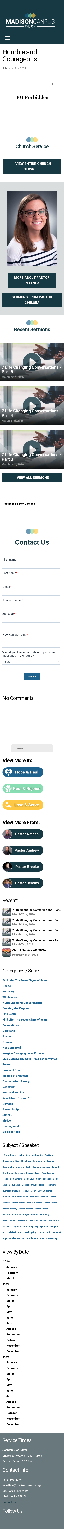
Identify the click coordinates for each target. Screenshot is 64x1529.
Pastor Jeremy (9, 1209)
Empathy (56, 1167)
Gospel (6, 986)
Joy (39, 1191)
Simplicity (33, 1226)
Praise (18, 1214)
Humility (6, 1191)
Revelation (22, 1220)
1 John (20, 1155)
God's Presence (43, 1179)
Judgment (48, 1191)
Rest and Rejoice (13, 1092)
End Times (7, 1173)
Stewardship (10, 1109)
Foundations (10, 1025)
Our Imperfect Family (16, 1081)
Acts (28, 1155)
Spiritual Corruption (49, 1226)
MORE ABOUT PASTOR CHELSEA (32, 280)
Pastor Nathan (41, 1209)
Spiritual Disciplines (12, 1232)
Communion (39, 1161)
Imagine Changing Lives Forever (23, 1053)
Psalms (34, 1214)
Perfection (7, 1214)
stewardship (51, 1238)
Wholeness (9, 997)
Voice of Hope (11, 1131)
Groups (7, 1042)
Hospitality (51, 1185)
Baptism (49, 1155)
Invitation (17, 1191)
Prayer (26, 1214)
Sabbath (43, 1220)
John (33, 1191)
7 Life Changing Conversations (22, 1002)
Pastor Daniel (50, 1203)
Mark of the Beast (19, 1197)
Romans (7, 1103)
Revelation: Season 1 (15, 1098)
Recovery (8, 991)
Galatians (8, 1030)
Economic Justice (41, 1167)
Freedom (6, 1179)
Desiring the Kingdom (16, 1008)
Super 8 (7, 1115)
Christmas (26, 1161)
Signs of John (20, 1226)
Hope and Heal (11, 1047)
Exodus (29, 1173)
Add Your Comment (32, 712)
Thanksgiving (30, 1232)
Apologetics (37, 1155)
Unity (48, 1232)
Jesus (26, 1191)
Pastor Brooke (19, 1203)
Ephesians (20, 1173)
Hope (41, 1185)
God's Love (29, 1179)
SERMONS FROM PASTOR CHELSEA (32, 300)
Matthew (34, 1197)
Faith (37, 1173)
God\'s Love (14, 1185)
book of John (37, 1238)
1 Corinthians (9, 1155)
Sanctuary (54, 1220)
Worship (26, 1238)
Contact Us (9, 1502)
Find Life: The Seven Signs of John (24, 980)
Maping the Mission (15, 1075)
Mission (44, 1197)
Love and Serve (12, 1070)
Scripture (7, 1226)
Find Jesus (9, 1014)
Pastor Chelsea (25, 503)
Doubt (28, 1167)
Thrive (6, 1120)
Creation (51, 1161)
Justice (6, 1197)
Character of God (10, 1161)
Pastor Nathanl (26, 1209)
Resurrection (9, 1220)
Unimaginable (11, 1126)
